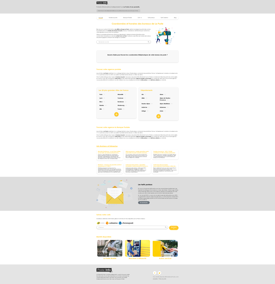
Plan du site (162, 278)
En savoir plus (144, 202)
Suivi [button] (139, 17)
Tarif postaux (151, 17)
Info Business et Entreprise (107, 146)
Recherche (173, 227)
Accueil (101, 17)
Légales (155, 278)
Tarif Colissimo (164, 17)
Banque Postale (127, 17)
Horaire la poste (113, 17)
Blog (175, 17)
